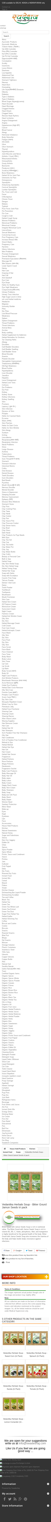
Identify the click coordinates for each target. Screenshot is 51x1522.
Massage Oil (7, 261)
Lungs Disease (7, 449)
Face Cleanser (7, 652)
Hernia (4, 268)
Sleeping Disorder (8, 495)
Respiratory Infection (10, 442)
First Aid (5, 1119)
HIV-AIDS (5, 142)
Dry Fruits (5, 871)
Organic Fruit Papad (9, 1038)
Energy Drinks (7, 1112)
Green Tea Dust (8, 912)
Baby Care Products (9, 771)
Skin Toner (6, 661)
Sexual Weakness (9, 233)
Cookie (4, 926)
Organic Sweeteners (9, 1024)
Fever (4, 194)
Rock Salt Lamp (8, 1138)
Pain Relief (6, 1121)
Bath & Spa (6, 559)
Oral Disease (7, 471)
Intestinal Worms (8, 466)
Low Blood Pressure (9, 314)
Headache (6, 302)
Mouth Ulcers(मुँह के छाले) (11, 485)
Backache (6, 166)
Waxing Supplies (8, 721)
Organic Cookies (8, 1040)
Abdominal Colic (8, 78)
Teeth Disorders (8, 476)
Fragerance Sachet (9, 769)
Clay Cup (5, 542)
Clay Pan (5, 518)
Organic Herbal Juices (10, 1012)
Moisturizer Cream (9, 607)
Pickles (5, 859)
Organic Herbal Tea (9, 1000)
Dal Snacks (6, 940)
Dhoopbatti (6, 1090)
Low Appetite (7, 73)
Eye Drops (6, 283)
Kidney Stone (7, 395)
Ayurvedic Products (9, 42)
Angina (4, 123)
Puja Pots (5, 1093)
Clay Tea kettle (7, 545)
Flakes (4, 885)
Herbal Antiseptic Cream (11, 630)
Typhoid (5, 206)
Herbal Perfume (8, 759)
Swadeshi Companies (10, 1143)
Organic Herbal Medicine (11, 1014)
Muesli (4, 883)
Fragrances (6, 757)
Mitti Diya (5, 537)
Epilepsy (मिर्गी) (7, 499)
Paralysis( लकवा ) (8, 168)
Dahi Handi (6, 533)
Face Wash (6, 633)
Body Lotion (6, 659)
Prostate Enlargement (10, 254)
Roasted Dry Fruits (9, 873)
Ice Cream (6, 1116)
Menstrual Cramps (9, 225)
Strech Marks (7, 242)
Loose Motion (7, 68)
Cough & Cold (7, 216)
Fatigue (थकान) (7, 140)
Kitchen (5, 828)
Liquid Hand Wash (9, 1071)
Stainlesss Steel (8, 950)
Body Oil (5, 673)
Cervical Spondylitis (9, 187)
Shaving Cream (8, 714)
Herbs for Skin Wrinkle (10, 428)
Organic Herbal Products (11, 1009)
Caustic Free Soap (9, 578)
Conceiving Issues (9, 235)
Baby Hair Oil (7, 776)
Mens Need (6, 807)
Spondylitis (6, 182)
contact (3, 26)
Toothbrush (6, 590)
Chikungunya (7, 197)
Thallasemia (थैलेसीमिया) (10, 364)
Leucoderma (6, 437)
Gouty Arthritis (7, 163)
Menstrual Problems (9, 223)
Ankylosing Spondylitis (10, 185)
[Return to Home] (4, 1149)
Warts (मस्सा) (6, 421)
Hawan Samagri (8, 1085)
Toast (4, 971)
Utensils (5, 954)
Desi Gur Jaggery (8, 840)
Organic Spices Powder (11, 981)
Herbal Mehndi (7, 745)
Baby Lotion (6, 781)
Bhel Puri (5, 935)
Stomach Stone (8, 504)
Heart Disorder (7, 104)
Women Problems (8, 221)
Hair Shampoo (7, 730)
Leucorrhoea (6, 230)
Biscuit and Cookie (9, 923)
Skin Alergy (6, 430)
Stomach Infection (9, 464)
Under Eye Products (9, 685)
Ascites (5, 330)
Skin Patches (7, 423)
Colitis (4, 468)
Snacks (5, 931)
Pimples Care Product (10, 695)
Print (8, 1262)
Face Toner (6, 654)
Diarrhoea (5, 70)
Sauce (4, 857)
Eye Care (5, 280)
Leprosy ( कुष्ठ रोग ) (9, 406)
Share (7, 1251)
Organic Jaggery (8, 1031)
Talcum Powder (8, 580)
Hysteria (5, 247)
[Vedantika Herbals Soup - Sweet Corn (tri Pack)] (13, 1338)
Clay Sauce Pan (8, 521)
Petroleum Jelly (8, 707)
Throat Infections (8, 325)
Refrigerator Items (9, 1100)
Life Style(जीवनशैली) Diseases (13, 90)
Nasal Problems (8, 445)
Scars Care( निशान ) (9, 697)
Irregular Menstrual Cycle (11, 228)
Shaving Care (7, 711)
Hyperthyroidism (8, 151)
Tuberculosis (7, 454)
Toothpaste (6, 592)
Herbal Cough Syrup (9, 218)
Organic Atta (6, 1021)
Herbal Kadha (7, 916)
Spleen (4, 318)
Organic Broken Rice (10, 993)
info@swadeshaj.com (32, 1443)
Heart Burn (6, 85)
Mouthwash (6, 595)
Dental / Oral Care (9, 583)
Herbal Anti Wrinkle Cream (12, 616)
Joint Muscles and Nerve (11, 154)
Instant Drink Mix (8, 1109)
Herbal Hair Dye (8, 747)
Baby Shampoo (8, 790)
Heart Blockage (8, 106)
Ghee (4, 845)
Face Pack (6, 640)
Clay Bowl (6, 528)
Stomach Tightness (9, 80)
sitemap (3, 28)
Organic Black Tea (9, 997)
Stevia (4, 838)
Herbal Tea (6, 902)
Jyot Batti (5, 1097)
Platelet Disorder (8, 359)
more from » (27, 1217)
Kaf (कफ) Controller (9, 54)
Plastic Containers (9, 947)
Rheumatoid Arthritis (9, 159)
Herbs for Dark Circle (10, 425)
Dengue (5, 202)
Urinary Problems (8, 292)
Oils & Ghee (6, 1002)
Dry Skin (5, 621)
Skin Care (5, 599)
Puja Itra (5, 1095)
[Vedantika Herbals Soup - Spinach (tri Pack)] (37, 1338)
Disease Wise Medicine (11, 502)
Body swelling (7, 333)
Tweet (29, 1251)
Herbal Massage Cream (11, 623)
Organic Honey (7, 1028)
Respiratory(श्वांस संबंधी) (10, 440)
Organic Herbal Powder (10, 1016)
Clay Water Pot (7, 547)
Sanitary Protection (9, 804)
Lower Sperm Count (9, 266)
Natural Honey (7, 833)
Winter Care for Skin (9, 704)
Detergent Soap (8, 1057)
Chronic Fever (7, 199)
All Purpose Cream (9, 604)
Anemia (5, 356)
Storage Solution (8, 945)
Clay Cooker (6, 516)
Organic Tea (6, 995)
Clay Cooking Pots (9, 509)
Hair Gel (5, 750)
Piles (4, 309)
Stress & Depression (10, 492)
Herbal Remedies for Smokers (13, 337)
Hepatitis (5, 378)
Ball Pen (5, 1128)
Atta (3, 962)
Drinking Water (7, 1114)
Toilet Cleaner (7, 1069)
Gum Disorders (7, 478)
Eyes (4, 811)
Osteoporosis (7, 180)
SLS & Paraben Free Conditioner (14, 740)
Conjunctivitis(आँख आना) (10, 290)
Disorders (5, 344)
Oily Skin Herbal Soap (10, 564)
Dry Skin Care (7, 700)
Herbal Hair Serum (9, 754)
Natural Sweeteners (9, 831)
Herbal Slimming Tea (10, 919)
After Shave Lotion (9, 719)
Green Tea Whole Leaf (10, 907)
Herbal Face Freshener (10, 709)
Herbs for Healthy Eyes (11, 285)
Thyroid (5, 149)
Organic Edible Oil (9, 1047)
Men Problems (7, 252)
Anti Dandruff (7, 278)
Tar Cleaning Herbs (9, 340)
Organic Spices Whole (10, 978)
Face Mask (6, 649)
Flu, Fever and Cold (9, 192)
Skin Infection (7, 409)
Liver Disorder (7, 373)
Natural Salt (6, 964)
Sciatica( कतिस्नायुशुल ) (10, 171)
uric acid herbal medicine (11, 299)
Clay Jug (5, 549)
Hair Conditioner (8, 738)
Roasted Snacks (8, 933)
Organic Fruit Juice (9, 1007)
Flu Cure (5, 213)
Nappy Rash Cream (9, 785)
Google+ (18, 1251)
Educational (6, 1124)
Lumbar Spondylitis (9, 190)
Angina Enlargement (9, 121)
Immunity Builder (8, 306)
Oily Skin (5, 618)
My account (8, 1493)
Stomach (5, 461)
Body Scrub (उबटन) (9, 671)
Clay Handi (6, 514)
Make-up (5, 809)
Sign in (4, 9)
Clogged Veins (7, 113)
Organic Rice (7, 988)
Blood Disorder (7, 354)
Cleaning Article (8, 1052)
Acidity (4, 63)
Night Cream (6, 611)
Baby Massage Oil (9, 773)
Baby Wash (6, 797)
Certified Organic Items (10, 974)
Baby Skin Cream (8, 788)
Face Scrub (6, 647)
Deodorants (6, 766)
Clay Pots (5, 507)
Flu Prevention (7, 211)
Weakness (6, 316)
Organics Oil (6, 1004)
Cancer (4, 128)
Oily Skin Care (7, 690)
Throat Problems (8, 323)
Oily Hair (5, 735)
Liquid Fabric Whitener (10, 1059)
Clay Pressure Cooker (10, 523)
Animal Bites (7, 328)
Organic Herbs (7, 1019)
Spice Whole (7, 852)
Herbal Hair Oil (7, 728)
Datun (4, 585)
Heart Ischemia (7, 118)
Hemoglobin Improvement (11, 361)
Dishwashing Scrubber (10, 895)
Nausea (5, 82)
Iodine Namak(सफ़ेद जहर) (11, 969)
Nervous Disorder (8, 487)
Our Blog (5, 1140)
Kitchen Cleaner (8, 890)
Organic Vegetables (9, 1050)
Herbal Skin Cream (9, 602)
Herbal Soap (6, 561)
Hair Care (5, 271)
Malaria (4, 204)
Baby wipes (6, 778)
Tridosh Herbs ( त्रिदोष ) (10, 47)
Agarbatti (5, 1083)
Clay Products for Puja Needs (13, 535)
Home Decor (6, 1136)
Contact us (6, 7)
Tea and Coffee (7, 897)
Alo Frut (5, 1107)
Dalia (4, 869)
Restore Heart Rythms (10, 116)
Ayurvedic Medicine (9, 44)
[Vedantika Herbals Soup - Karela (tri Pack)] (13, 1371)
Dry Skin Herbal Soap (10, 566)
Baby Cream (6, 783)
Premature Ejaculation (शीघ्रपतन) (14, 259)
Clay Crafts (6, 554)
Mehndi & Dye (7, 742)
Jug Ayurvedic (7, 1133)
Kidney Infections (8, 397)
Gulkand (5, 864)
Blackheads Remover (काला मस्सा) (14, 680)
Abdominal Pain (8, 75)
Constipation (6, 61)
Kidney (4, 392)
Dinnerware (6, 1131)
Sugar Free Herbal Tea (10, 914)
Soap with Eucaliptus (10, 576)
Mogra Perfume (8, 764)
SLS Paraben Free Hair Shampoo (14, 733)
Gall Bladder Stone (9, 352)
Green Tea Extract (9, 909)
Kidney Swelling (8, 399)
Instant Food (7, 876)
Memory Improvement (10, 497)
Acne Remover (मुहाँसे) (10, 683)
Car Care (5, 1066)
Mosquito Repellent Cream (12, 702)
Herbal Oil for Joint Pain (11, 175)
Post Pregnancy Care (10, 237)
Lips (3, 819)
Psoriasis (5, 404)
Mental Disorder (8, 490)
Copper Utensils (8, 957)
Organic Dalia (7, 1033)
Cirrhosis (5, 385)
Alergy (4, 132)
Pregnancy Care (8, 244)
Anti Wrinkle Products (10, 678)
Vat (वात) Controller (9, 49)
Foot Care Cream (8, 628)
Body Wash (6, 657)
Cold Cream (6, 626)
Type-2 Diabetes (8, 99)
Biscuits (5, 928)
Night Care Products (9, 676)
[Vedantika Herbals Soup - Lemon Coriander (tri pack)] (13, 1404)
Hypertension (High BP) (11, 125)
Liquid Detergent (8, 1064)
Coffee (4, 921)
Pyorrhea (5, 483)
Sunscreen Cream (9, 609)
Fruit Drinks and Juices (10, 1105)
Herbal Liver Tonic (9, 383)
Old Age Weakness (9, 366)
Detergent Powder (8, 1055)
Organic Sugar (7, 1026)
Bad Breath (6, 480)
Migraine (5, 304)
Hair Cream (6, 752)
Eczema (5, 418)
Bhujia (4, 938)
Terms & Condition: (12, 1289)
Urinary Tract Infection (10, 294)
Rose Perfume (7, 761)
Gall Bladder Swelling (10, 349)
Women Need (7, 802)
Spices (4, 847)
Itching (4, 435)
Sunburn (5, 433)
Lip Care (5, 664)
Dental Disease (7, 473)
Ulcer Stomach (7, 147)
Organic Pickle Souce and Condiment (16, 1035)
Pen (3, 1126)
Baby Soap (6, 792)
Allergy (4, 342)
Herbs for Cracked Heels (11, 416)
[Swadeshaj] (25, 18)
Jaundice (5, 375)
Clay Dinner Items (9, 526)
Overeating (6, 87)
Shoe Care (6, 1062)
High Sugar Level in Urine (11, 297)
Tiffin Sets (6, 952)
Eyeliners (5, 816)
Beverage (5, 1102)
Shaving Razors (8, 716)
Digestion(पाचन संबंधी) (9, 59)
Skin (3, 402)
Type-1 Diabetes (8, 97)
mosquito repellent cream (11, 1076)
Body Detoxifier (8, 137)
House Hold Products (10, 826)
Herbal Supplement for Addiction (14, 335)
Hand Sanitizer (7, 1078)
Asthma (5, 452)
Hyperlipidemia (7, 371)
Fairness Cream (8, 614)
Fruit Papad (6, 866)
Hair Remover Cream (10, 723)
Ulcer (4, 144)
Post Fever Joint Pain (10, 209)
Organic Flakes (7, 1045)
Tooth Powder (7, 588)
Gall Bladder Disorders (10, 347)
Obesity (5, 92)
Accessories (6, 823)
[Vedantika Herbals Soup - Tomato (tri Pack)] (37, 1371)
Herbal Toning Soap (9, 568)
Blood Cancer (7, 130)
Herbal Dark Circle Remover (12, 688)
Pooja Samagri (7, 1081)
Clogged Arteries (8, 109)
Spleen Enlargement (9, 321)
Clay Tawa (6, 511)
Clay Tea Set (7, 540)
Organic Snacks (8, 1043)
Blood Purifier (7, 368)
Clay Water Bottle (8, 552)
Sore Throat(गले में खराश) (10, 459)
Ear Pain (5, 390)
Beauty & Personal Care (11, 557)
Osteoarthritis (7, 161)
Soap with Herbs (8, 573)
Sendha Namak (8, 966)
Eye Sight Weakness (10, 287)
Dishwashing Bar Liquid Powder (14, 893)
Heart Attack (6, 111)
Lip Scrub (5, 666)
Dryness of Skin (8, 411)
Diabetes (5, 94)
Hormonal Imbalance (10, 135)
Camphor (5, 1088)
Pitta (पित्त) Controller (9, 51)
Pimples (5, 414)
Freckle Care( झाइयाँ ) (9, 692)
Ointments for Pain (9, 178)
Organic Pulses (8, 985)
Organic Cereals (8, 983)
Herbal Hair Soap (8, 571)
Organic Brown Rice (9, 990)
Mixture (5, 943)
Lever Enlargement (9, 380)
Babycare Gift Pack (9, 795)
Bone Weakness (8, 173)
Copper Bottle (7, 959)
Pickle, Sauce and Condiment (13, 854)
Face (4, 821)
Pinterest (41, 1251)
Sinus (4, 447)
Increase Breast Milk (10, 240)
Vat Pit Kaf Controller (10, 56)
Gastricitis (6, 66)
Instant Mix (6, 878)
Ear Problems (7, 387)
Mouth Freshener (8, 597)
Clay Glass (6, 530)
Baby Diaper (6, 800)
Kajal (4, 814)
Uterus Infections (8, 249)
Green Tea (6, 904)
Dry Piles (5, 311)
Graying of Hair (7, 273)
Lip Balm (5, 669)
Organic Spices (8, 976)
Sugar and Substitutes (10, 835)
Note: (7, 1298)
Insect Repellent (8, 1074)
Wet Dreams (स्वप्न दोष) (10, 263)
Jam (3, 862)
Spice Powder (7, 850)
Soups (4, 888)
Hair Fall (5, 275)
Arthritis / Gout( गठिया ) (10, 156)
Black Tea (6, 900)
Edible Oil (5, 842)
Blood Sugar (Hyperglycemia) (13, 101)
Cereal (4, 881)
